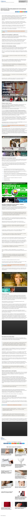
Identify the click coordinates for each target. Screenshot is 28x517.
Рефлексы (3, 1)
